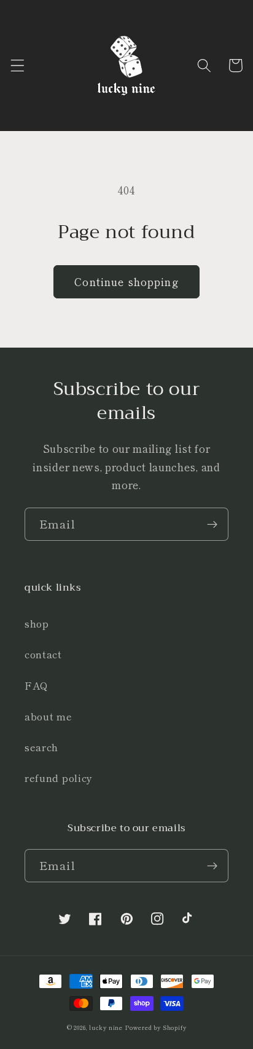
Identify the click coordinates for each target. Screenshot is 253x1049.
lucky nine (106, 1027)
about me (48, 716)
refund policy (59, 777)
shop (37, 623)
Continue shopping (126, 281)
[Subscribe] (212, 524)
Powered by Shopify (156, 1027)
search (41, 747)
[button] (17, 65)
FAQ (37, 685)
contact (43, 654)
